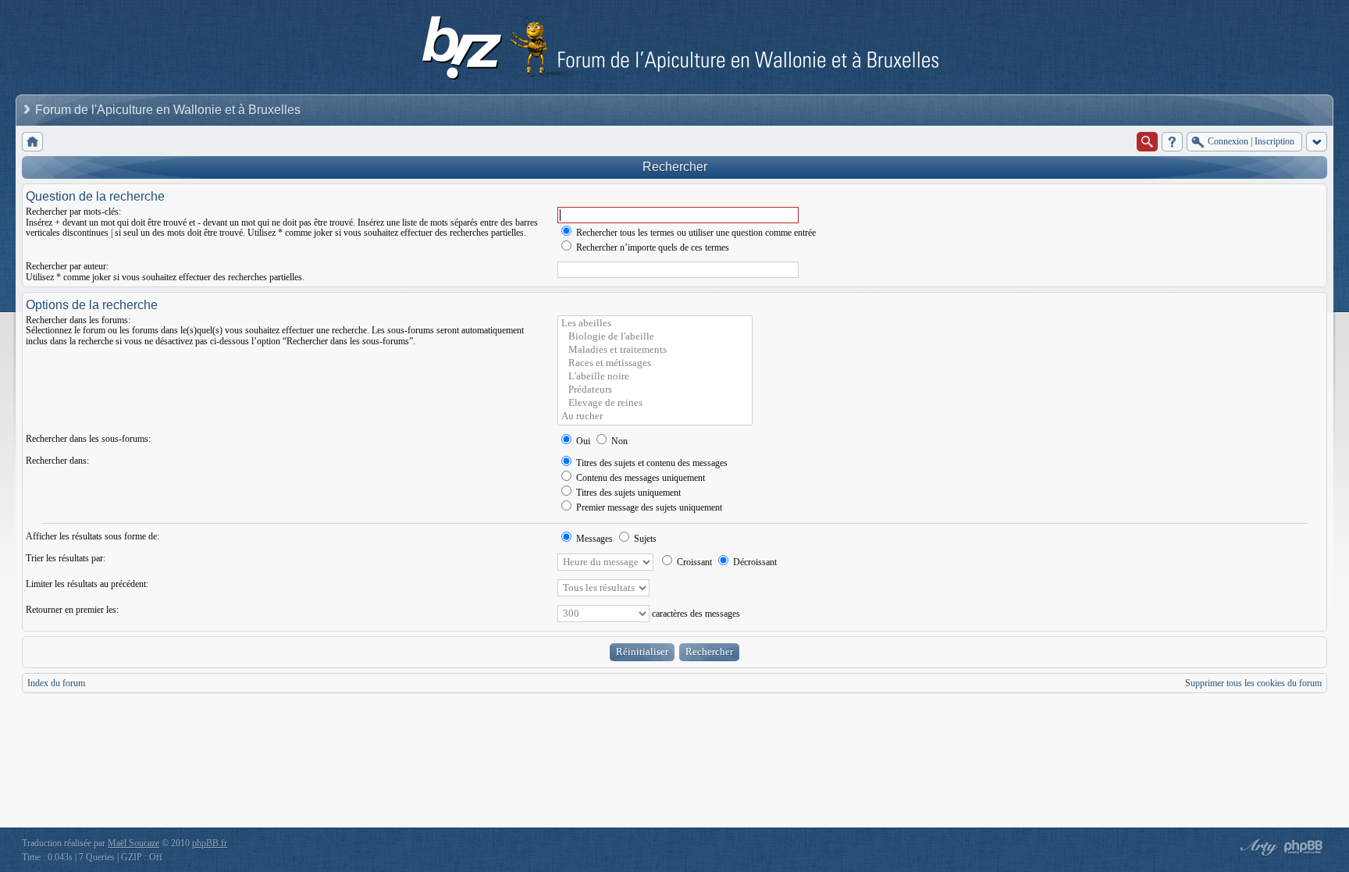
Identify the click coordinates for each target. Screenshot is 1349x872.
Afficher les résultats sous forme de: (92, 536)
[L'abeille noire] (655, 376)
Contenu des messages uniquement (639, 477)
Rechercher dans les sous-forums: (88, 438)
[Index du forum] (32, 141)
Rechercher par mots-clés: (73, 211)
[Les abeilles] (655, 323)
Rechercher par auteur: (67, 266)
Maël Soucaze (133, 843)
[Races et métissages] (655, 363)
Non (618, 441)
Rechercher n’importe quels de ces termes (651, 247)
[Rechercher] (1147, 141)
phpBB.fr (209, 843)
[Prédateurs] (655, 390)
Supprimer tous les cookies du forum (1253, 683)
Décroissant (754, 562)
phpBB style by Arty (1256, 847)
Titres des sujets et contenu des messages (651, 462)
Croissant (693, 562)
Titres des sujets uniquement (627, 492)
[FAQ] (1172, 141)
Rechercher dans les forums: (78, 320)
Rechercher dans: (57, 460)
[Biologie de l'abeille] (655, 336)
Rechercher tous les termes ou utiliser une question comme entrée (695, 232)
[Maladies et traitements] (655, 350)
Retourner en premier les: (72, 609)
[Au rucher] (655, 416)
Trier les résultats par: (65, 558)
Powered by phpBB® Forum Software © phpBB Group (1303, 847)
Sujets (644, 538)
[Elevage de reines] (655, 403)
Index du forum (56, 683)
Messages (593, 538)
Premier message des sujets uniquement (648, 507)
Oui (582, 441)
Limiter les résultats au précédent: (87, 583)
